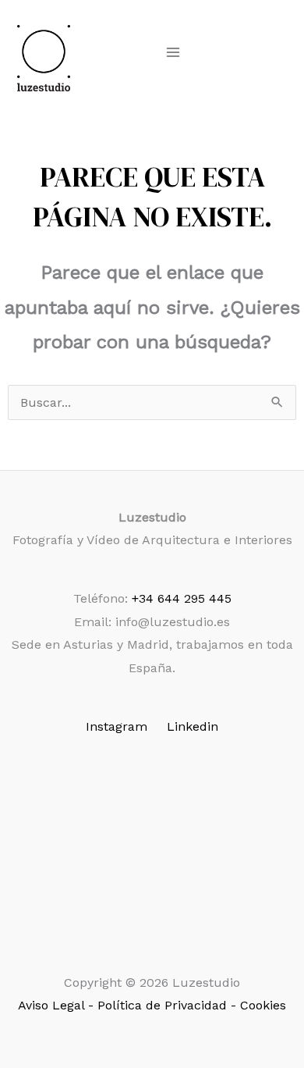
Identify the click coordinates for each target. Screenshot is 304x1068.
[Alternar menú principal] (173, 52)
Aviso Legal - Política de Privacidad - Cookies (152, 1005)
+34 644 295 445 (182, 598)
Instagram (116, 726)
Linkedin (192, 726)
